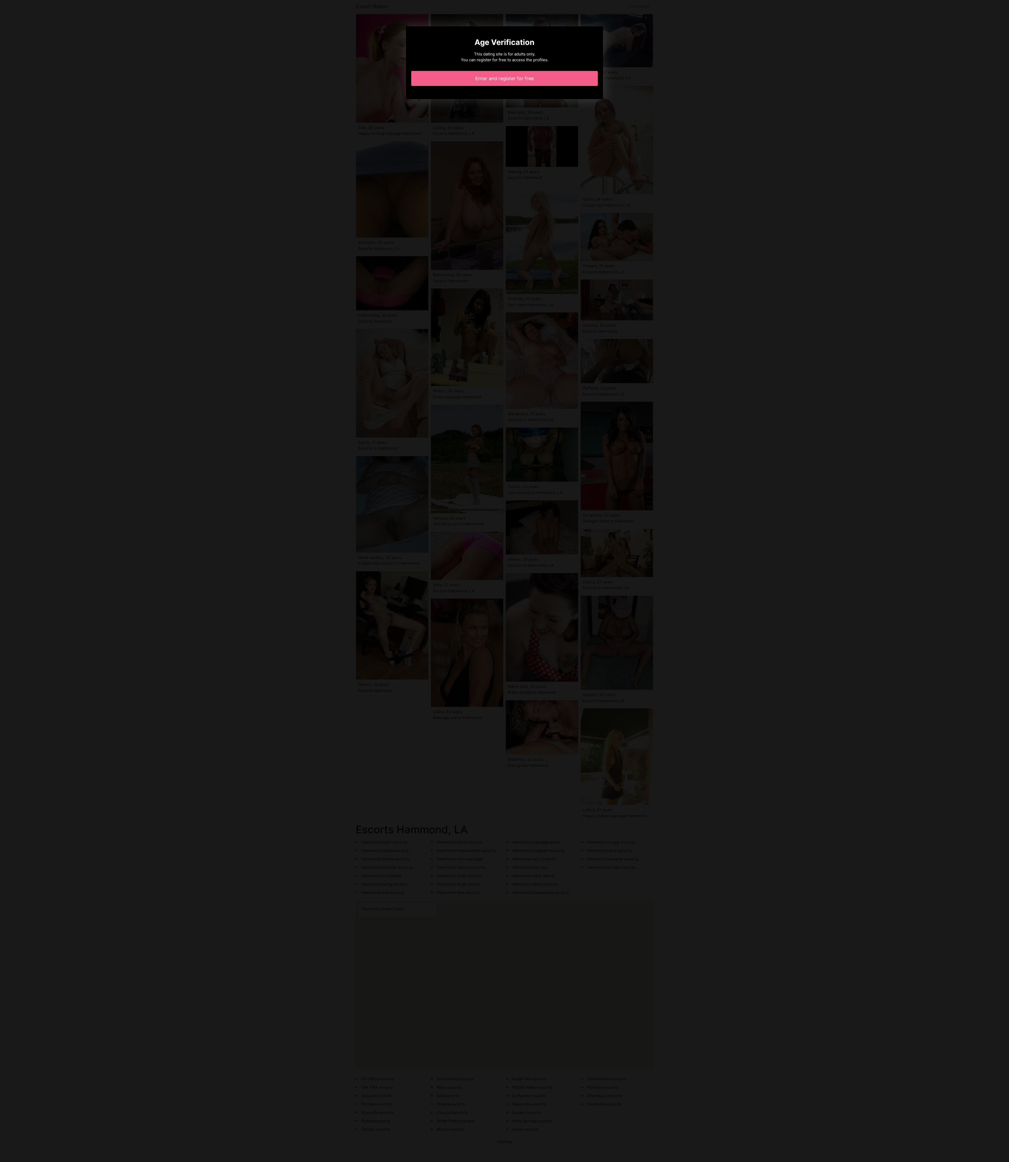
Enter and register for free (504, 78)
